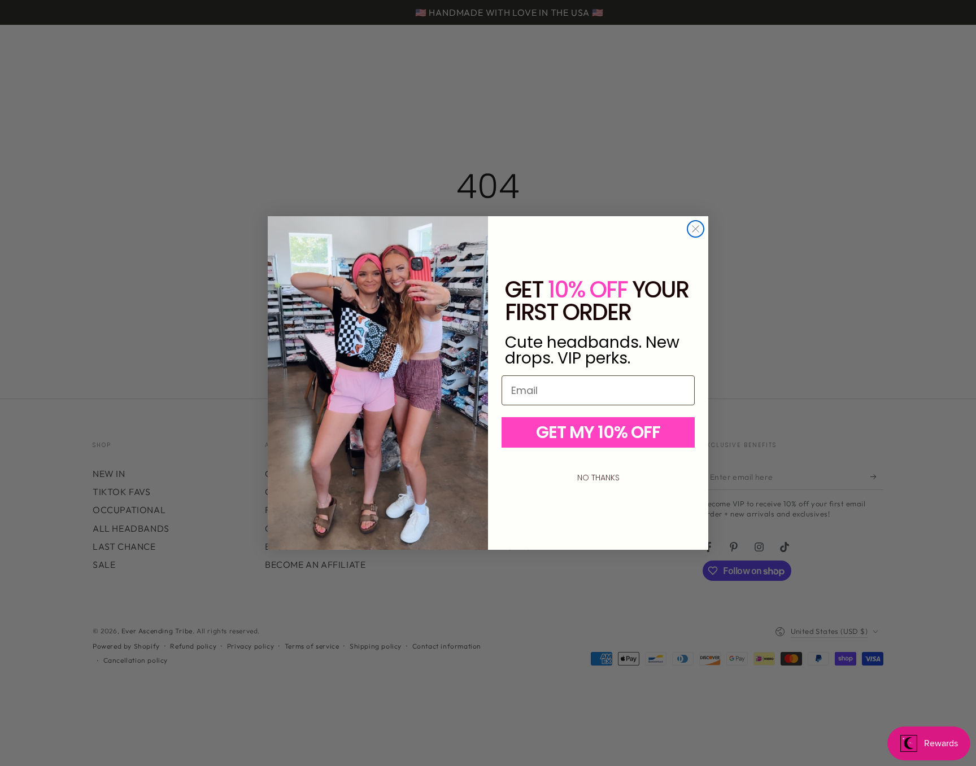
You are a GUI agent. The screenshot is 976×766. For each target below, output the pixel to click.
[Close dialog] (695, 229)
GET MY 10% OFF (598, 432)
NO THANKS (598, 477)
